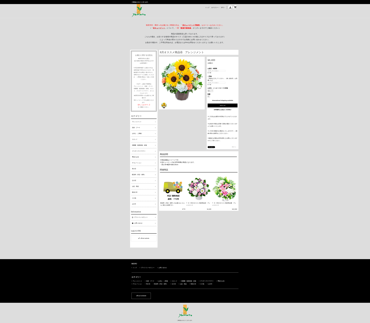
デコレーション (136, 163)
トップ (207, 7)
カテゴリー (214, 7)
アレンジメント (136, 121)
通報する (234, 146)
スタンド (134, 139)
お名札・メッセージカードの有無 (218, 88)
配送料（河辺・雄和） (138, 174)
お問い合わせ (163, 267)
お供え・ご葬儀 (136, 133)
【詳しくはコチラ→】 (144, 104)
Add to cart (222, 105)
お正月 (134, 204)
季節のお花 (135, 157)
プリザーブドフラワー (138, 151)
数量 (209, 94)
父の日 (134, 180)
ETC (222, 7)
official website (144, 238)
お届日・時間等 (213, 68)
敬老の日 (134, 192)
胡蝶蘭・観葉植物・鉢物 (139, 145)
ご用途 (210, 76)
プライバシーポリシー (147, 267)
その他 (134, 198)
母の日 (134, 168)
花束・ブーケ (136, 127)
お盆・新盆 (135, 186)
